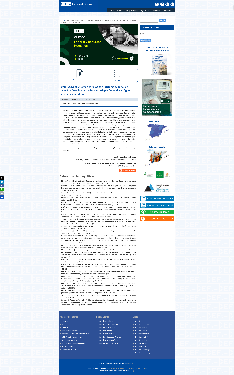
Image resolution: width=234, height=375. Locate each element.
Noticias (120, 10)
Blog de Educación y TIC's (144, 353)
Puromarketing (67, 346)
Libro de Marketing (105, 330)
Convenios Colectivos (70, 330)
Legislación (144, 10)
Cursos (64, 324)
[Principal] (76, 6)
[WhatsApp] (2, 189)
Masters (65, 321)
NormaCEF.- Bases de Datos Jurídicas (75, 334)
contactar (131, 363)
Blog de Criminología (142, 350)
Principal (62, 20)
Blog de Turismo (141, 346)
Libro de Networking (106, 334)
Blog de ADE (139, 321)
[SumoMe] (2, 197)
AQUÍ (133, 371)
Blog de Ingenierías (142, 337)
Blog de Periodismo (142, 340)
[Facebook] (2, 186)
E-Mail (143, 33)
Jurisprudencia (131, 10)
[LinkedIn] (2, 182)
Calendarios (166, 10)
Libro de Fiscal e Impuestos (109, 324)
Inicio (112, 10)
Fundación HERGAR (69, 350)
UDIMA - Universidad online (72, 337)
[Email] (2, 193)
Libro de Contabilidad (106, 321)
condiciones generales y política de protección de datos (126, 368)
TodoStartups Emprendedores (73, 343)
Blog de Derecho (141, 327)
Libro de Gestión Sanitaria (108, 343)
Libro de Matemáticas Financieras (111, 337)
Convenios (155, 10)
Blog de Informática (142, 334)
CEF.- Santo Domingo (69, 340)
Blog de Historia (141, 330)
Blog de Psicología (142, 343)
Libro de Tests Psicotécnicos (109, 340)
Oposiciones (66, 327)
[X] (2, 178)
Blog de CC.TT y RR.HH (143, 324)
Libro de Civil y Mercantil (107, 327)
